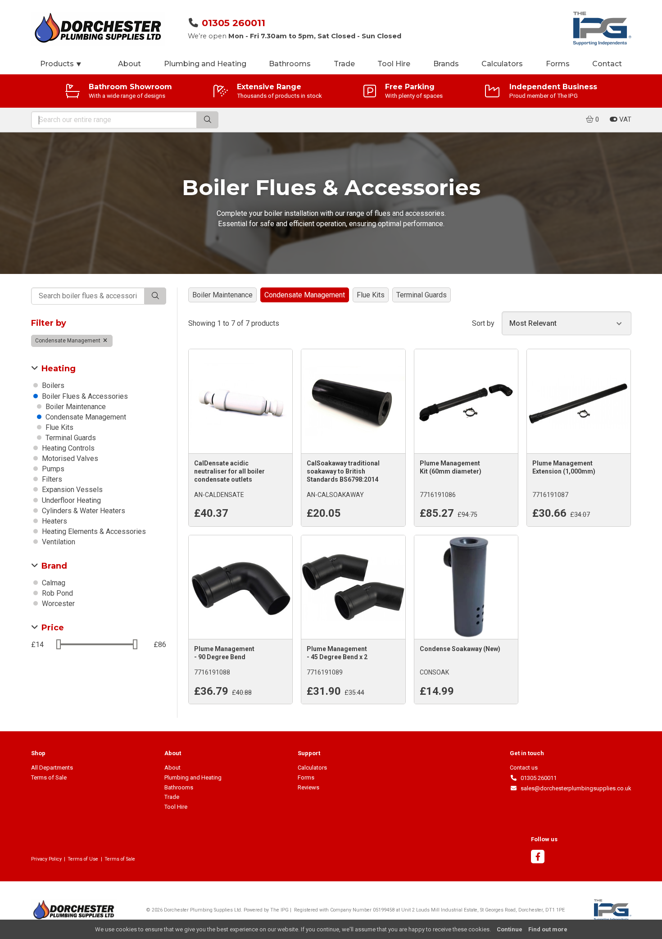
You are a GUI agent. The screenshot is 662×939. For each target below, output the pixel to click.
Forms (558, 63)
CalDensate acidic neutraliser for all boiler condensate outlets (229, 471)
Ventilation (57, 542)
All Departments (52, 767)
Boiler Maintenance (75, 406)
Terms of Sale (49, 777)
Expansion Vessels (71, 489)
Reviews (308, 787)
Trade (344, 63)
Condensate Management (68, 340)
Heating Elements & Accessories (93, 531)
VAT (624, 119)
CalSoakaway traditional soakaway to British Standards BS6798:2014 (343, 471)
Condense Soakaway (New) (460, 648)
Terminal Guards (70, 437)
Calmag (52, 583)
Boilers (52, 385)
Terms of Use (83, 859)
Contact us (524, 767)
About (129, 63)
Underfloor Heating (70, 500)
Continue (509, 929)
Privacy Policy (46, 859)
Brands (446, 63)
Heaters (53, 521)
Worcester (57, 603)
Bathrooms (290, 63)
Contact (607, 63)
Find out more (547, 929)
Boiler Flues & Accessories (84, 396)
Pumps (52, 469)
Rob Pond (56, 593)
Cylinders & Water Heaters (82, 510)
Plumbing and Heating (205, 63)
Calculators (502, 63)
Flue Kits (58, 427)
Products (61, 63)
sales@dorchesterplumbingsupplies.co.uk (574, 788)
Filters (51, 479)
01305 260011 (233, 22)
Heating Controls (67, 448)
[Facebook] (537, 857)
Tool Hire (393, 63)
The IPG (279, 910)
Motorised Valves (69, 458)
